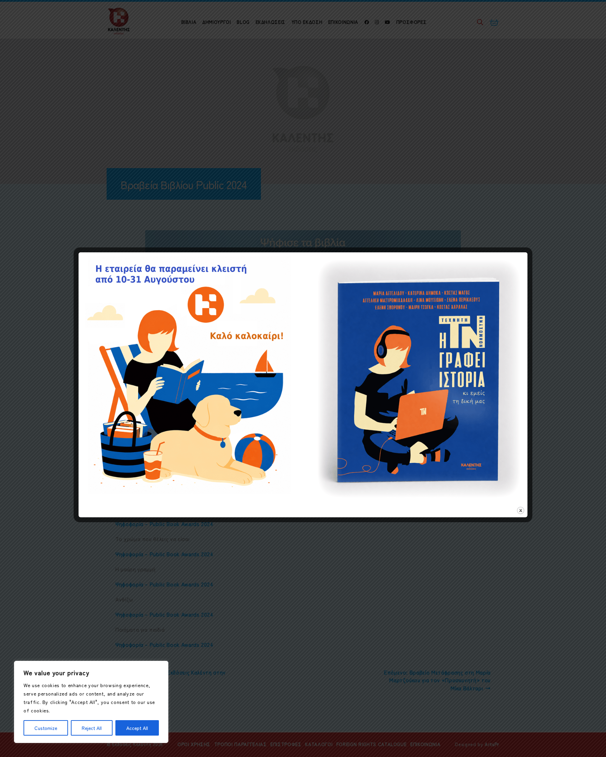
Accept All (137, 727)
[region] (91, 702)
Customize (45, 727)
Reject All (92, 727)
